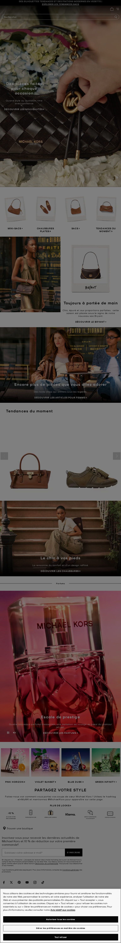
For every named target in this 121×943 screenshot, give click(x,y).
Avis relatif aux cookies (62, 909)
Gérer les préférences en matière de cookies (60, 928)
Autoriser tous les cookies (60, 919)
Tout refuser (61, 937)
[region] (60, 916)
